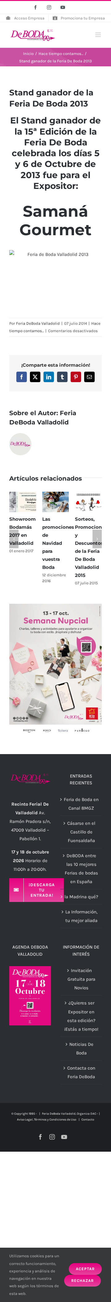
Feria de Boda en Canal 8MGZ (81, 804)
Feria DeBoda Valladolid (38, 323)
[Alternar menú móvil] (98, 34)
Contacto (87, 1119)
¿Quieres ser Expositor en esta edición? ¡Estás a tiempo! (81, 1016)
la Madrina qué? (81, 896)
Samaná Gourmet (55, 220)
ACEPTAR (85, 1269)
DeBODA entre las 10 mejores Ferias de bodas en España (81, 868)
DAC (93, 1114)
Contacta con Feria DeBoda (81, 1072)
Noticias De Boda (81, 1048)
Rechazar (82, 1280)
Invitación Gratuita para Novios (81, 979)
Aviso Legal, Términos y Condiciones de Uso (47, 1119)
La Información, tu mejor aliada (81, 916)
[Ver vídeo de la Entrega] (55, 281)
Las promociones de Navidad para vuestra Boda (58, 543)
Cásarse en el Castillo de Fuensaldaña (81, 831)
